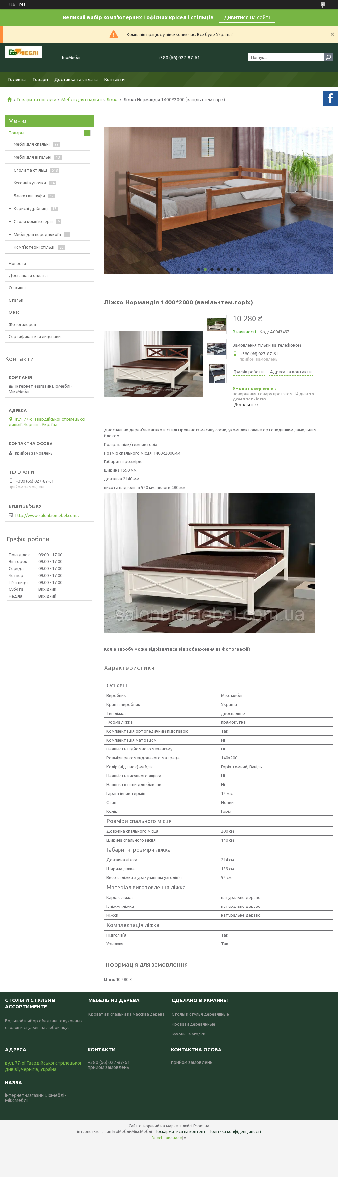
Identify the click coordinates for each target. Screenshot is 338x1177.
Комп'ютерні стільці (34, 247)
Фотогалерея (22, 324)
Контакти (114, 79)
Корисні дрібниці (31, 208)
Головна (17, 79)
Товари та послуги (36, 99)
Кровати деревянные (193, 1024)
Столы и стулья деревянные (200, 1014)
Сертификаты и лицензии (35, 336)
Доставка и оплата (28, 275)
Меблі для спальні (81, 99)
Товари (40, 79)
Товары (16, 132)
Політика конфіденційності (235, 1131)
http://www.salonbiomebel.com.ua (48, 515)
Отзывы (17, 287)
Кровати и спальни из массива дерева (126, 1014)
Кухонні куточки (30, 182)
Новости (17, 263)
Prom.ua (201, 1126)
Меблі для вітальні (32, 157)
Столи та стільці (30, 170)
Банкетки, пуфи (29, 195)
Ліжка (112, 99)
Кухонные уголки (188, 1034)
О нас (14, 312)
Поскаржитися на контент (180, 1131)
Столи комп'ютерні (33, 221)
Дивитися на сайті (247, 17)
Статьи (16, 300)
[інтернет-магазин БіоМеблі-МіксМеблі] (29, 57)
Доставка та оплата (76, 79)
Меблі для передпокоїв (37, 234)
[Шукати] (328, 57)
